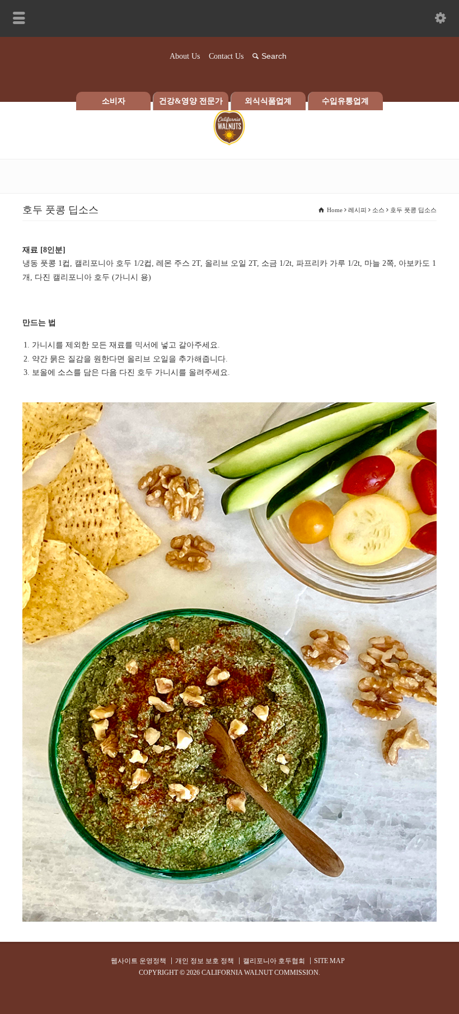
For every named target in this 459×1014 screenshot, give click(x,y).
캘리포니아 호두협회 (274, 961)
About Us (185, 56)
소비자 (113, 101)
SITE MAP (329, 961)
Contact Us (226, 56)
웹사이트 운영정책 (138, 961)
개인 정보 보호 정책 (204, 961)
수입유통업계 (345, 101)
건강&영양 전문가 (191, 101)
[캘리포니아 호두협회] (229, 143)
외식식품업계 (268, 101)
